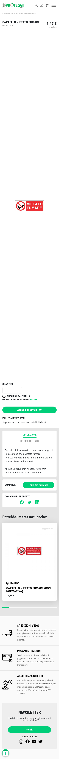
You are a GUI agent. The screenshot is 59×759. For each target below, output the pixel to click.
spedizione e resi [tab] (29, 441)
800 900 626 (46, 683)
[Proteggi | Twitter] (40, 742)
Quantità (7, 384)
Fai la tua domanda (38, 485)
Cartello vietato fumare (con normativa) (28, 589)
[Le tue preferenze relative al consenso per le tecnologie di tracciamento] (5, 754)
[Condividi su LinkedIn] (37, 503)
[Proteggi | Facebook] (27, 742)
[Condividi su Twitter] (29, 503)
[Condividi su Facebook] (22, 503)
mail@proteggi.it (41, 686)
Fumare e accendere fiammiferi (20, 13)
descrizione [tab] (30, 434)
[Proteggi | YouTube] (34, 742)
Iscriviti (29, 729)
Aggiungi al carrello (27, 409)
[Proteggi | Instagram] (21, 742)
